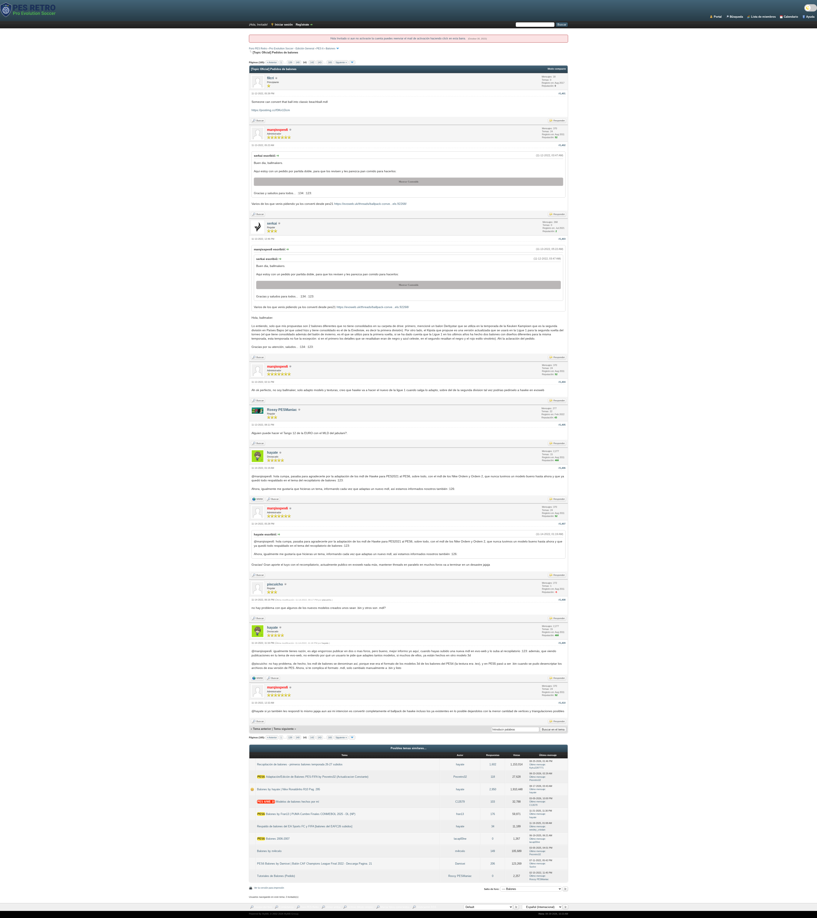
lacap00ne (460, 838)
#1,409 (562, 643)
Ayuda (810, 16)
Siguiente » (341, 62)
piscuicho (275, 584)
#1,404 (562, 382)
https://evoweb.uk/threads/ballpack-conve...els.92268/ (370, 203)
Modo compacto (557, 68)
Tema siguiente (284, 728)
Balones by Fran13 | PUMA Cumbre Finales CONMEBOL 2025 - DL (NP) (310, 814)
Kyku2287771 (536, 767)
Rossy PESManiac (282, 410)
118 (493, 776)
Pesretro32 (460, 776)
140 (298, 62)
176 (492, 814)
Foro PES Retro (258, 48)
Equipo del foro (263, 907)
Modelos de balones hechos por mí (297, 801)
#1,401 (562, 93)
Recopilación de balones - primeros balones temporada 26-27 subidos (300, 764)
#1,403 (562, 239)
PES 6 (320, 48)
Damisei (460, 863)
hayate (272, 452)
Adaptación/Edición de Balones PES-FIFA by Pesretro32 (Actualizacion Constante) (317, 776)
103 (492, 801)
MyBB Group (291, 913)
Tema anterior (262, 728)
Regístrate (302, 24)
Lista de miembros (763, 16)
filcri (270, 78)
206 (492, 863)
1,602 (492, 764)
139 (290, 62)
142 (312, 62)
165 (330, 62)
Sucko (532, 866)
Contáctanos (286, 907)
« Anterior (272, 62)
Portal (718, 16)
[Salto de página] (352, 62)
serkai (272, 223)
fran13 (460, 814)
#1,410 (562, 702)
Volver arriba (333, 907)
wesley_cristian (537, 829)
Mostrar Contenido (408, 181)
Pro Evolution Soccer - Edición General (291, 48)
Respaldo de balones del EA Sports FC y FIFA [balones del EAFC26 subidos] (304, 826)
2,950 (492, 789)
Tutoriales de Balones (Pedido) (276, 876)
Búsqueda (736, 16)
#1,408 (562, 599)
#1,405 (562, 424)
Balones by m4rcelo (269, 851)
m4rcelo (460, 851)
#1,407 (562, 523)
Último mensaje (537, 764)
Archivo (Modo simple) (360, 907)
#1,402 (562, 145)
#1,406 (562, 468)
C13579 (460, 801)
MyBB (265, 913)
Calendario (791, 16)
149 (492, 851)
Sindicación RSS (426, 907)
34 (492, 826)
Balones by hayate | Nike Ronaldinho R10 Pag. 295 (288, 789)
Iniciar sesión (284, 24)
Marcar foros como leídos (395, 907)
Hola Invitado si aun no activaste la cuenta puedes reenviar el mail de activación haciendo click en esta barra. (398, 38)
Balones (330, 48)
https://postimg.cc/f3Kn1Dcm (270, 110)
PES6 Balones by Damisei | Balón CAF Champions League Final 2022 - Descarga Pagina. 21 (314, 863)
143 (319, 62)
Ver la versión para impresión (269, 887)
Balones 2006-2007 (278, 838)
